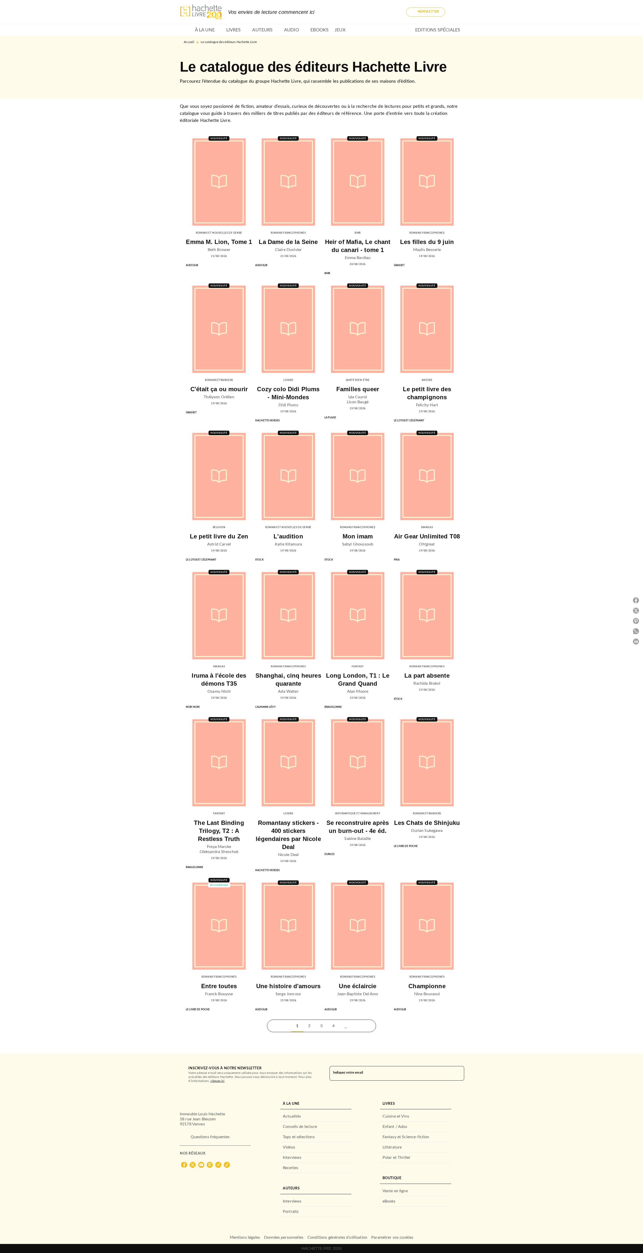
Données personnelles (283, 1237)
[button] (425, 12)
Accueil (189, 41)
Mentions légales (245, 1237)
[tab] (186, 30)
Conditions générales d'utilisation (337, 1237)
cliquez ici (217, 1080)
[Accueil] (201, 12)
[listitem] (184, 1165)
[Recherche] (457, 12)
